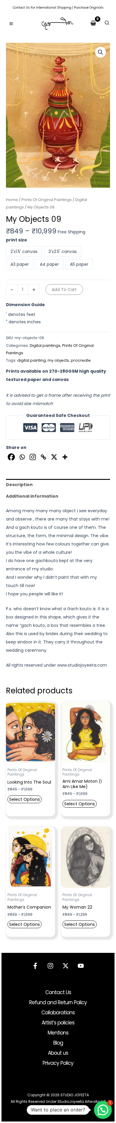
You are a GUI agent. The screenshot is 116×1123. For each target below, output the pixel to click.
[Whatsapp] (22, 457)
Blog (58, 1042)
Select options (24, 799)
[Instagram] (32, 457)
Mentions (58, 1032)
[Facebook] (11, 457)
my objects (58, 360)
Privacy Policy (58, 1063)
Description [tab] (19, 485)
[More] (65, 457)
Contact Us (21, 7)
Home (12, 200)
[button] (107, 24)
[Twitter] (65, 966)
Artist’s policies (58, 1022)
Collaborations (58, 1012)
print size (16, 240)
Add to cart (64, 289)
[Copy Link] (43, 457)
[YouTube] (81, 966)
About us (58, 1052)
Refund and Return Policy (58, 1002)
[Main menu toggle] (11, 23)
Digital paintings (45, 345)
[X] (54, 457)
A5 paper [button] (79, 264)
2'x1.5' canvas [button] (23, 251)
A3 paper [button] (19, 264)
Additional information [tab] (32, 496)
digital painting (31, 360)
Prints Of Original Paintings (46, 200)
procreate (81, 360)
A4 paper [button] (49, 264)
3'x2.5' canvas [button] (62, 251)
